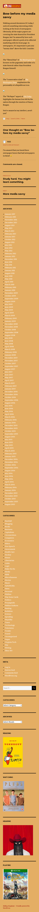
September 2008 (11, 332)
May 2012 (8, 251)
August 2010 (10, 273)
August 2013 (9, 225)
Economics (9, 541)
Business (8, 529)
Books (7, 527)
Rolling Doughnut (8, 906)
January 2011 (10, 270)
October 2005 (10, 431)
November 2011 (11, 259)
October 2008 (10, 330)
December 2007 (11, 358)
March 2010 (9, 285)
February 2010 (10, 287)
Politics (8, 600)
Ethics (7, 544)
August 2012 (9, 242)
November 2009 (11, 293)
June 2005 (9, 442)
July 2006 (8, 406)
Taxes (7, 622)
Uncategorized (11, 637)
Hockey (8, 555)
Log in (7, 667)
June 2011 (8, 262)
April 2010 (9, 282)
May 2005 (9, 445)
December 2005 (11, 425)
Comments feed (11, 673)
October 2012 (10, 239)
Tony (7, 118)
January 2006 (10, 423)
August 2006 (10, 403)
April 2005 (9, 448)
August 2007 (10, 369)
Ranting (8, 608)
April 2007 (9, 380)
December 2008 (11, 324)
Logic (7, 566)
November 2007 (11, 361)
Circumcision (10, 535)
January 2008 (10, 355)
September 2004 (11, 468)
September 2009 (11, 299)
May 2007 (9, 378)
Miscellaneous (11, 577)
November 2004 (11, 462)
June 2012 (8, 248)
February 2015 (10, 217)
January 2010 (10, 290)
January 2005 (10, 456)
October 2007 (10, 363)
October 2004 (10, 465)
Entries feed (10, 670)
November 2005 (11, 428)
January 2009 (10, 321)
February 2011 (10, 268)
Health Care (9, 552)
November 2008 (11, 327)
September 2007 (11, 366)
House (7, 558)
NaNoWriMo (10, 586)
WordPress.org (11, 676)
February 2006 (11, 420)
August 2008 (10, 335)
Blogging (8, 524)
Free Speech (10, 546)
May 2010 (8, 279)
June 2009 (9, 307)
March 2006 (10, 417)
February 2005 (10, 454)
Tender (8, 631)
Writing (8, 648)
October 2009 (10, 296)
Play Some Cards (11, 597)
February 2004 (11, 487)
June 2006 (9, 409)
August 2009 (10, 301)
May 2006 (9, 411)
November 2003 (11, 496)
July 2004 (8, 473)
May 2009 (9, 310)
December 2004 (11, 459)
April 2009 (9, 313)
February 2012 (10, 254)
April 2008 (9, 347)
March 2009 (10, 316)
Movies (8, 580)
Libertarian (9, 560)
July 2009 (8, 304)
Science (8, 614)
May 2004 (9, 479)
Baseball (8, 521)
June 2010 (8, 276)
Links (7, 563)
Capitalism (9, 532)
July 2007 (8, 372)
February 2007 (10, 386)
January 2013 (10, 237)
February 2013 (10, 234)
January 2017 (10, 214)
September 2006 (11, 400)
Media (7, 572)
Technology (10, 625)
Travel (7, 634)
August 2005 (10, 437)
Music (7, 583)
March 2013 (9, 231)
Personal (8, 591)
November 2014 (11, 220)
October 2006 (10, 397)
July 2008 (8, 338)
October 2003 (10, 499)
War (6, 645)
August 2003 (10, 504)
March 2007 (10, 383)
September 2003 (11, 502)
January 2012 (10, 256)
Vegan (7, 639)
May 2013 (8, 228)
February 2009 (11, 318)
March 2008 (10, 349)
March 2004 (10, 485)
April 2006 (9, 414)
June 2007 (9, 375)
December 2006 (11, 392)
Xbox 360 (8, 651)
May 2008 (9, 344)
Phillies (8, 594)
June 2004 (9, 476)
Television (9, 628)
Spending (9, 617)
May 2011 (8, 265)
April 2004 (9, 482)
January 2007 (10, 389)
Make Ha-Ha (10, 569)
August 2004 (10, 471)
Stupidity (8, 620)
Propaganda (10, 603)
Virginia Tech (10, 642)
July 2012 (8, 245)
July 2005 (8, 440)
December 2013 (11, 223)
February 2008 (11, 352)
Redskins (9, 611)
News (23, 118)
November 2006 (11, 394)
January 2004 (10, 490)
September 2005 (11, 434)
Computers (9, 538)
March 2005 (10, 451)
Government (10, 549)
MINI (7, 575)
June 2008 (9, 341)
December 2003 (11, 493)
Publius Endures (11, 606)
